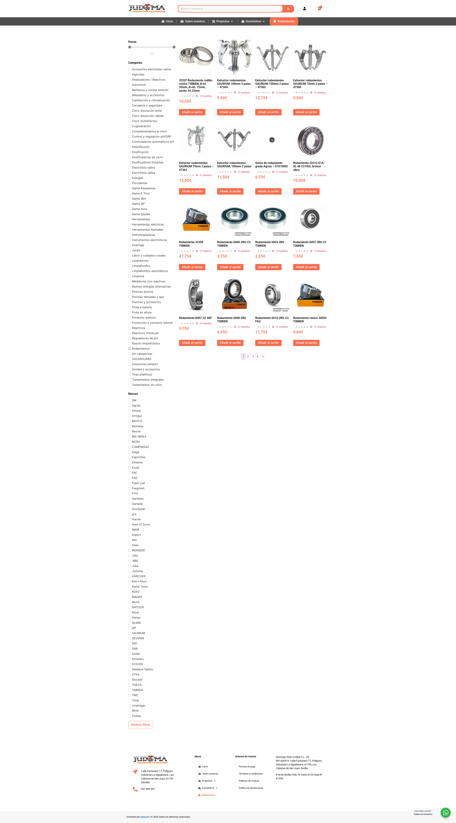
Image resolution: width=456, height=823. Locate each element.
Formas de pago (247, 766)
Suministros (253, 21)
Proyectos (222, 21)
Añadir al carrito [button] (192, 112)
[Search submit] (289, 9)
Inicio (169, 21)
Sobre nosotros (195, 21)
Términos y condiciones (251, 773)
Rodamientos (286, 21)
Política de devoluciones (251, 788)
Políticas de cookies (249, 780)
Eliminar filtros (140, 724)
